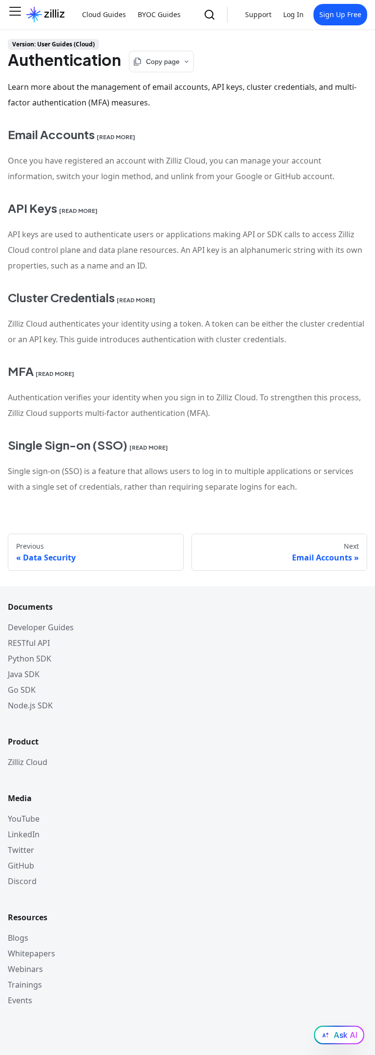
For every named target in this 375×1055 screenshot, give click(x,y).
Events (20, 1000)
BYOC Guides (159, 14)
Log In (293, 14)
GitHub (21, 865)
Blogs (18, 937)
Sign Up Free (340, 14)
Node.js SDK (30, 705)
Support (258, 14)
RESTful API (29, 643)
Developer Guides (41, 627)
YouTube (24, 818)
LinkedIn (24, 834)
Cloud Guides (104, 14)
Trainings (25, 984)
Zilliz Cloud (27, 762)
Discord (22, 881)
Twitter (21, 850)
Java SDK (24, 674)
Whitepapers (31, 953)
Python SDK (29, 658)
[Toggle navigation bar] (15, 14)
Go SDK (22, 689)
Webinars (25, 969)
